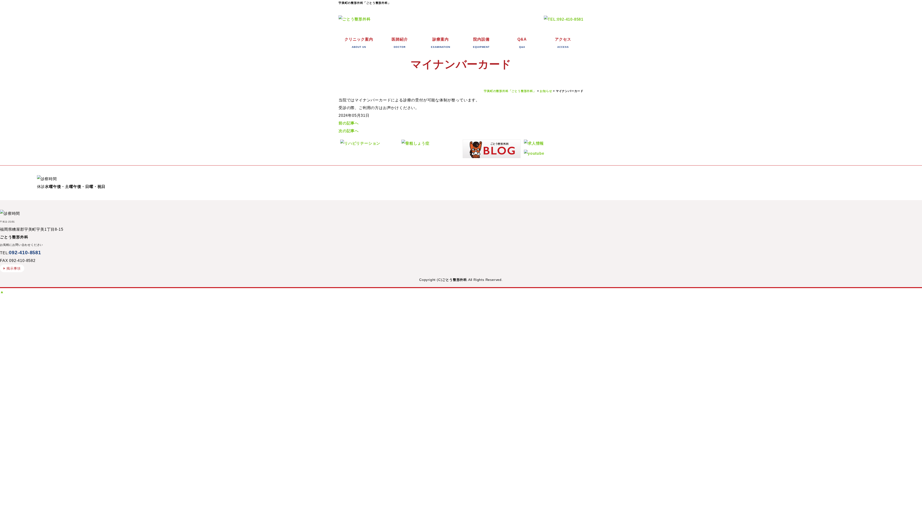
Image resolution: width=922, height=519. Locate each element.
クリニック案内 (359, 42)
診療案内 (440, 42)
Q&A (522, 42)
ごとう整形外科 (454, 280)
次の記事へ (349, 131)
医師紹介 (400, 42)
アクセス (563, 42)
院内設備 (481, 42)
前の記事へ (349, 123)
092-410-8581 (25, 252)
